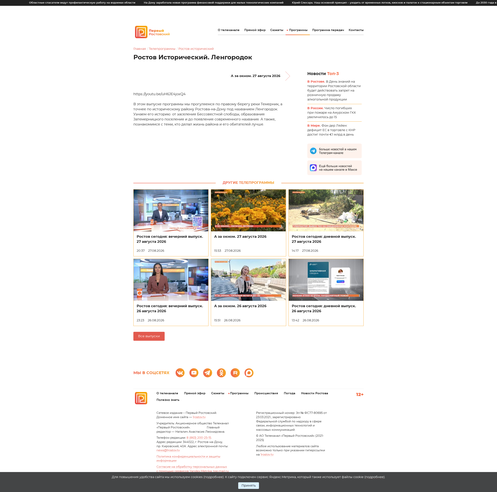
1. (267, 454)
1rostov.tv (199, 417)
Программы (298, 30)
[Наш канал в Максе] (249, 372)
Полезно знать (167, 400)
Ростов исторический (196, 48)
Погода (289, 393)
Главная (139, 48)
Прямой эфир (255, 30)
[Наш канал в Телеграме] (207, 372)
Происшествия (266, 393)
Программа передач (328, 30)
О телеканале (229, 30)
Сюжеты (276, 30)
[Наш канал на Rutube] (235, 372)
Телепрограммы (162, 48)
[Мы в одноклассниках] (221, 372)
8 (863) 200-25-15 (199, 437)
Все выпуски (149, 336)
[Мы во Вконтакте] (180, 372)
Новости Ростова (314, 393)
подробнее (213, 477)
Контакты (356, 30)
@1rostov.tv (168, 450)
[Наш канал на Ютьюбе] (193, 372)
